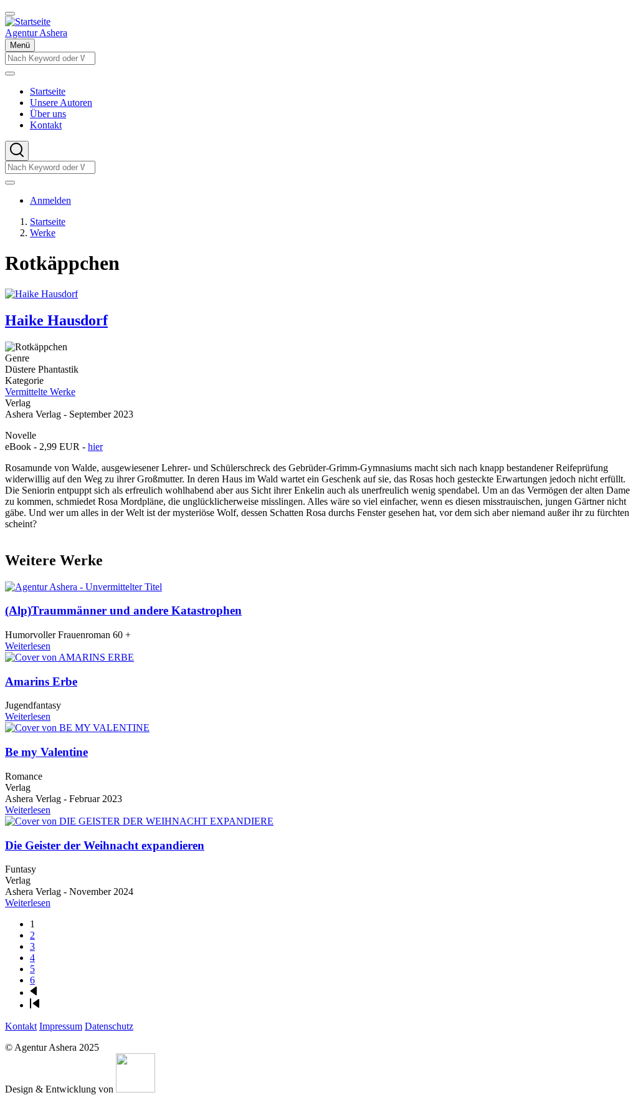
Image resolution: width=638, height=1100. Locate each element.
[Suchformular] (17, 151)
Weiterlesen (27, 646)
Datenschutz (109, 1026)
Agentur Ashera (36, 32)
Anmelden (50, 200)
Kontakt (21, 1026)
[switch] (10, 14)
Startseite (47, 221)
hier (95, 446)
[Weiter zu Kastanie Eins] (135, 1089)
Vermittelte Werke (40, 391)
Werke (42, 232)
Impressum (60, 1026)
